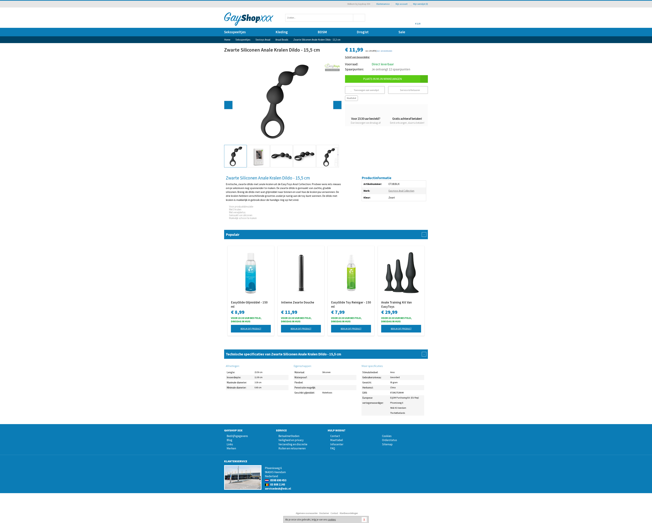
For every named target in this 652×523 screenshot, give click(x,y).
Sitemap (387, 444)
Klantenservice (383, 4)
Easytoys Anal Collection (401, 190)
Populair (325, 234)
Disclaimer (324, 513)
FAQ (332, 448)
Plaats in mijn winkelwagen (382, 79)
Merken (231, 448)
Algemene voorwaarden (307, 513)
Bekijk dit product (251, 328)
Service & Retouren (410, 90)
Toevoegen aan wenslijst (366, 90)
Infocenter (336, 444)
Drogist (363, 32)
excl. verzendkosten (384, 51)
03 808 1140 (277, 484)
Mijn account (402, 4)
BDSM (322, 32)
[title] (332, 67)
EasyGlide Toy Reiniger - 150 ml (351, 304)
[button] (228, 105)
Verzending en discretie (292, 444)
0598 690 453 (278, 480)
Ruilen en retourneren (292, 448)
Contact (335, 436)
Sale (402, 32)
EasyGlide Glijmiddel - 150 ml (249, 304)
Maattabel (351, 98)
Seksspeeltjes (235, 32)
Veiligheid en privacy (291, 440)
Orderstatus (389, 440)
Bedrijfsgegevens (237, 436)
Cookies (387, 436)
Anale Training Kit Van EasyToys (396, 304)
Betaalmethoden (288, 436)
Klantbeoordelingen (349, 513)
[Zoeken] (359, 18)
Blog (229, 440)
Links (230, 444)
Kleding (282, 32)
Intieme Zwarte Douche (297, 302)
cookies (332, 519)
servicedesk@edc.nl (278, 488)
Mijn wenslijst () (420, 4)
